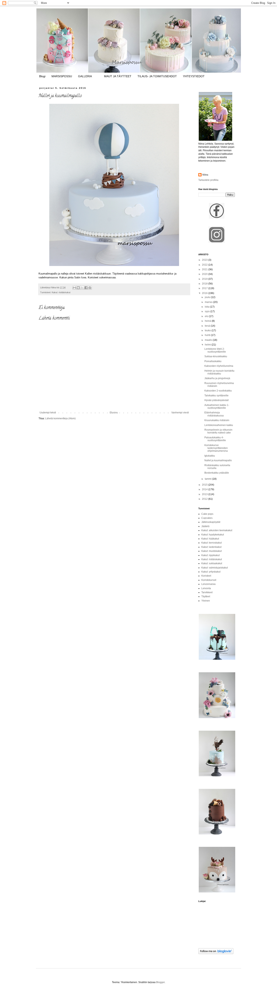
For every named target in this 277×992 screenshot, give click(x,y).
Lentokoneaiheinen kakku (218, 425)
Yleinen (205, 600)
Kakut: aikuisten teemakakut (216, 530)
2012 (205, 499)
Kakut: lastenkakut (211, 547)
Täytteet (205, 596)
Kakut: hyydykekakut (212, 534)
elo (207, 316)
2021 (205, 269)
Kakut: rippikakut (210, 555)
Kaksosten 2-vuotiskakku (218, 390)
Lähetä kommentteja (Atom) (60, 418)
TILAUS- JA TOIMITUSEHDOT (157, 76)
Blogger (160, 982)
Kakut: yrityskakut (210, 571)
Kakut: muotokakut (211, 551)
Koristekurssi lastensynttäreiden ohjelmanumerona (216, 448)
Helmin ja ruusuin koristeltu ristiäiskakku (219, 372)
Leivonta (206, 588)
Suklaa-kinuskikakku (215, 356)
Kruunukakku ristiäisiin (216, 420)
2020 (205, 274)
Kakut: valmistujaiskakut (214, 567)
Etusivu (114, 412)
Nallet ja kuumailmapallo (218, 460)
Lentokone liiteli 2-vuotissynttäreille (215, 350)
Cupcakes (207, 518)
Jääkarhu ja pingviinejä (217, 378)
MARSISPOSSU (62, 76)
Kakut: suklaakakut (211, 563)
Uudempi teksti (48, 412)
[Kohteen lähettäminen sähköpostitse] (74, 288)
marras (209, 302)
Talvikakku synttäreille (216, 395)
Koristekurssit (208, 580)
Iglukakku (209, 455)
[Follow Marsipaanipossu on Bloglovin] (215, 953)
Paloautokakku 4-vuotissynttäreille (215, 439)
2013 (205, 494)
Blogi (42, 76)
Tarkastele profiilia (208, 180)
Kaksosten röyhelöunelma (218, 366)
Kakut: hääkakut (210, 538)
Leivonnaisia (208, 584)
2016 (205, 293)
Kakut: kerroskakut (211, 542)
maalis (209, 340)
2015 (205, 484)
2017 (205, 288)
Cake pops (207, 514)
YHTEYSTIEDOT (194, 76)
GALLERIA (85, 76)
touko (208, 330)
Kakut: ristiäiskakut (61, 292)
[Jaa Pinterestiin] (90, 288)
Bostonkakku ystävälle (216, 472)
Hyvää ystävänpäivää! (216, 400)
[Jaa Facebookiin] (86, 288)
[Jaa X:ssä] (82, 288)
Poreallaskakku (212, 361)
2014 (205, 489)
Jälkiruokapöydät (210, 522)
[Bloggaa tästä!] (78, 288)
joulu (208, 297)
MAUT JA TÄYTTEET (117, 76)
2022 (205, 264)
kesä (208, 325)
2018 (205, 283)
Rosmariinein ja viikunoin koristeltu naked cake (218, 431)
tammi (208, 478)
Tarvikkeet (207, 592)
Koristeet (206, 575)
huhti (208, 335)
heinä (208, 321)
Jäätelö (205, 526)
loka (207, 306)
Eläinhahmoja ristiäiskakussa (214, 414)
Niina (205, 174)
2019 (205, 279)
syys (207, 311)
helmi (208, 344)
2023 (205, 259)
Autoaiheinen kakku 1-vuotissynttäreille (216, 406)
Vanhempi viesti (180, 412)
